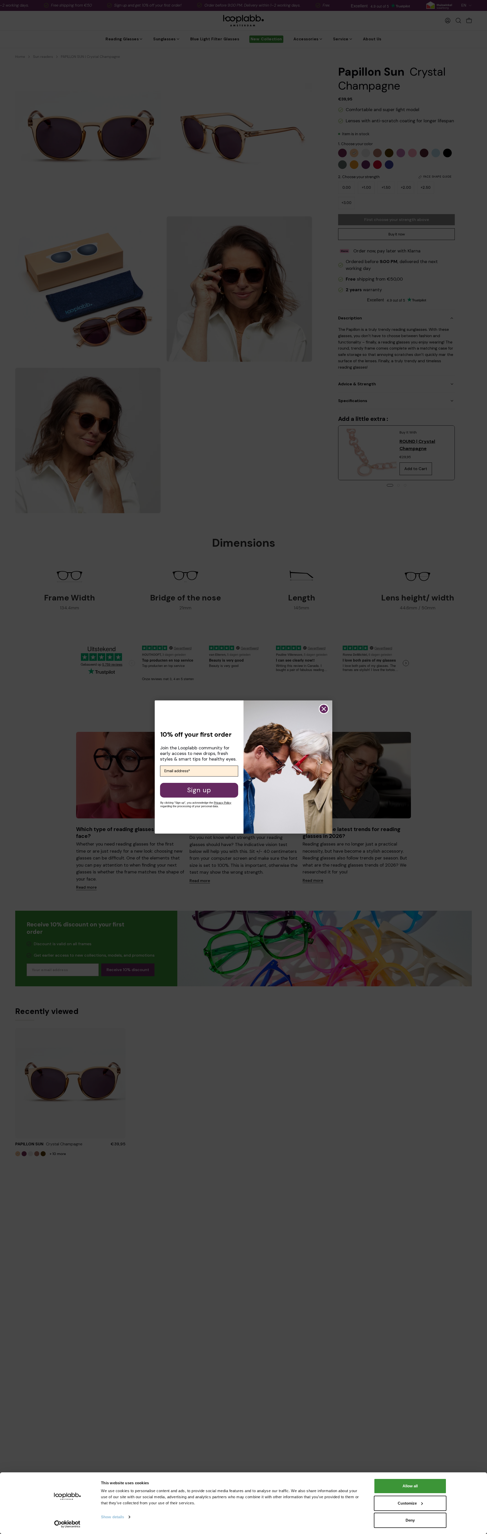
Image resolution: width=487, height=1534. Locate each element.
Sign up (199, 790)
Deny (410, 1520)
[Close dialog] (323, 708)
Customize (407, 1503)
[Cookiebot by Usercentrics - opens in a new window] (67, 1524)
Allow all (410, 1486)
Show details (112, 1517)
